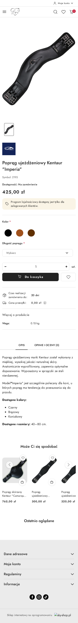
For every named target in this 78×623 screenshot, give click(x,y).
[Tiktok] (45, 597)
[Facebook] (32, 597)
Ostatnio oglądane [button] (39, 521)
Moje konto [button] (12, 564)
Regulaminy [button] (12, 574)
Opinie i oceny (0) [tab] (46, 345)
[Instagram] (39, 597)
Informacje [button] (12, 584)
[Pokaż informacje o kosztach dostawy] (45, 303)
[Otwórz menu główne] (4, 11)
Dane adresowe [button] (15, 553)
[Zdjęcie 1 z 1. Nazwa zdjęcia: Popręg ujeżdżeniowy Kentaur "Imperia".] (9, 129)
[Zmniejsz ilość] (5, 266)
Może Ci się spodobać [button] (39, 446)
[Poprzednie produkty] (9, 464)
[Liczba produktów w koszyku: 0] (71, 11)
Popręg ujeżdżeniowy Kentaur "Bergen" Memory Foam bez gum (42, 494)
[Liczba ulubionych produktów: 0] (63, 11)
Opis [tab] (22, 345)
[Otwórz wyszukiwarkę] (55, 11)
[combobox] (37, 253)
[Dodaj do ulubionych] (68, 277)
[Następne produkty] (68, 464)
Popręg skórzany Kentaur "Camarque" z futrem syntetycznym (14, 494)
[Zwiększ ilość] (66, 266)
